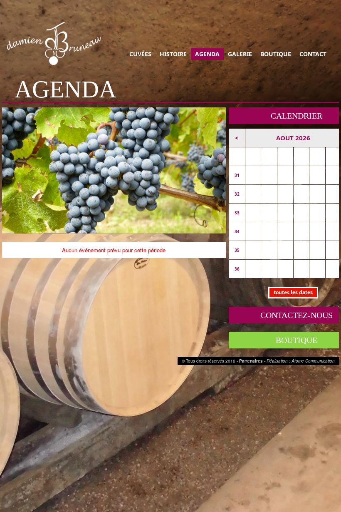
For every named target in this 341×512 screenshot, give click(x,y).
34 (237, 231)
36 (237, 269)
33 (237, 213)
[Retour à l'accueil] (56, 43)
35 (237, 250)
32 (237, 194)
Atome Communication (313, 361)
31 (237, 175)
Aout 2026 (293, 138)
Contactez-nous (296, 315)
